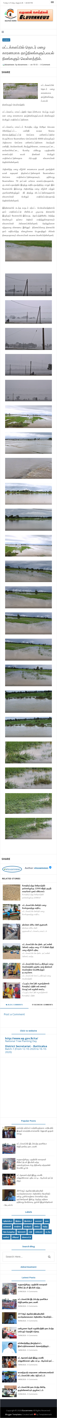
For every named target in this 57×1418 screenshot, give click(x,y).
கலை (47, 1221)
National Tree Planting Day (21, 1041)
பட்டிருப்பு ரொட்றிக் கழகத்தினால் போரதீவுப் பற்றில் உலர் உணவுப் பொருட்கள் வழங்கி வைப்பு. (35, 986)
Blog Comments (15, 1005)
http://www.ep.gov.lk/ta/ (21, 1038)
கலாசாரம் (38, 1221)
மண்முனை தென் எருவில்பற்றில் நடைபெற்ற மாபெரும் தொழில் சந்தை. (36, 1330)
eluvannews (41, 868)
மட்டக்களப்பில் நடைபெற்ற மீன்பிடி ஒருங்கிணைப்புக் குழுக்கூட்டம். (32, 1388)
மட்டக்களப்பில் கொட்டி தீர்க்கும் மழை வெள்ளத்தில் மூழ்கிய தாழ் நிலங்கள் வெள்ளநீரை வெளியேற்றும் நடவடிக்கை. (37, 968)
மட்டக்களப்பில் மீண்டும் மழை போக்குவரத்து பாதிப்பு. (34, 906)
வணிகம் (6, 1237)
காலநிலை (6, 40)
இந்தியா (18, 1221)
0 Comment (45, 64)
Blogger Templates (13, 1414)
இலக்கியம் (28, 1221)
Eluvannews (27, 1410)
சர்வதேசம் (27, 1226)
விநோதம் (15, 1237)
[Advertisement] (28, 1087)
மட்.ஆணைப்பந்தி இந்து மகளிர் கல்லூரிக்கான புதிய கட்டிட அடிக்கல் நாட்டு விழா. (35, 1178)
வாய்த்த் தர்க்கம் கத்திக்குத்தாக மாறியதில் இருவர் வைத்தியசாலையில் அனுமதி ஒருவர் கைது (35, 1131)
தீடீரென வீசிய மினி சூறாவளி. (35, 924)
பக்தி (30, 1232)
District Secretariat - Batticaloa (26, 1046)
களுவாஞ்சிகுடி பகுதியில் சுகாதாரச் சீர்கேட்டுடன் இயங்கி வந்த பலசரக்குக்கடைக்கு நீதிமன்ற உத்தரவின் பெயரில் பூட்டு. (34, 1163)
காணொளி (7, 1226)
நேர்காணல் (22, 1232)
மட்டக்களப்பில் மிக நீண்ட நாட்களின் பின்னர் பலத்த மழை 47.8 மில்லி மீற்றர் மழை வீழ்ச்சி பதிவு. (38, 947)
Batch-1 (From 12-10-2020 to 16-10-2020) (26, 1050)
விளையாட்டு (26, 1237)
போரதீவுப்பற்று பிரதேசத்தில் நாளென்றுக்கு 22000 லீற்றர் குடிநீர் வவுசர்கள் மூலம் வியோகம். (36, 888)
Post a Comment (14, 1014)
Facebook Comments (43, 1005)
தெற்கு (45, 1226)
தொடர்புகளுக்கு (9, 1232)
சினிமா (37, 1226)
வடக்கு (48, 1232)
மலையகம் (39, 1232)
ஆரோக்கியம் (7, 1221)
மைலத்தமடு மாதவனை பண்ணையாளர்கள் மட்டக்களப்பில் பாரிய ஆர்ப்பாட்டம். (36, 1374)
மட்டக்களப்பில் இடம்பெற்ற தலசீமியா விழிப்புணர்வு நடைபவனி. (32, 1145)
